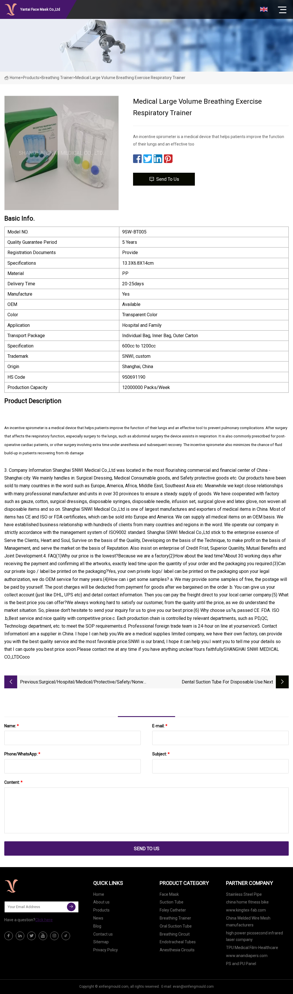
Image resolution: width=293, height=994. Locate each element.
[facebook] (8, 936)
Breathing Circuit (175, 934)
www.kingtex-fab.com (246, 910)
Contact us (103, 934)
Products (31, 77)
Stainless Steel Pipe (244, 894)
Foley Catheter (173, 910)
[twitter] (31, 936)
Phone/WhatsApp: (22, 754)
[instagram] (54, 936)
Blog (97, 926)
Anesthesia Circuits (177, 950)
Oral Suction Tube (176, 926)
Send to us (167, 179)
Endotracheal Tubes (178, 942)
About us (101, 902)
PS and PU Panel (241, 963)
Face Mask (169, 894)
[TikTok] (66, 936)
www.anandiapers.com (247, 955)
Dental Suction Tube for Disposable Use (222, 682)
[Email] (71, 907)
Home (15, 77)
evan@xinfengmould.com (193, 987)
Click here (44, 920)
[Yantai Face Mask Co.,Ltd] (33, 886)
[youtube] (43, 936)
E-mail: (159, 726)
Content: (13, 782)
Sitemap (101, 942)
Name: (11, 726)
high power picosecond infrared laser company (254, 936)
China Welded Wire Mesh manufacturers (248, 921)
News (98, 918)
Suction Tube (171, 902)
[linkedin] (20, 936)
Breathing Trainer (57, 77)
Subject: (161, 754)
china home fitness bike (247, 902)
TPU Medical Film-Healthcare (252, 947)
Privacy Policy (105, 950)
